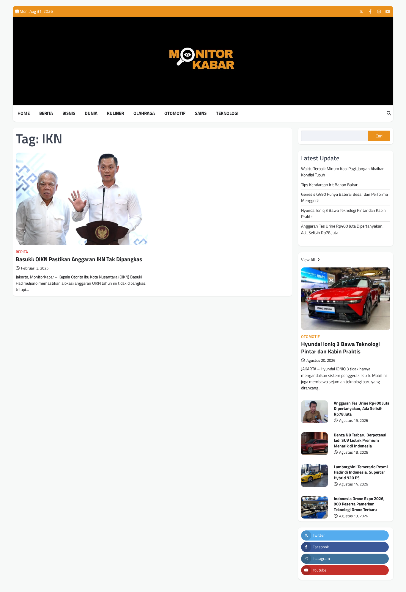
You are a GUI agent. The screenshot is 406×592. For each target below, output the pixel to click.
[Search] (388, 113)
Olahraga (144, 113)
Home (24, 113)
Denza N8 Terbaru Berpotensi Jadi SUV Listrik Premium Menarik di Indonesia (360, 440)
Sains (201, 113)
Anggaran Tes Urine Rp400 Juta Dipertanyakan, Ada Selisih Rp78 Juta (342, 229)
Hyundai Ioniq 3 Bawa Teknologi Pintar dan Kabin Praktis (343, 213)
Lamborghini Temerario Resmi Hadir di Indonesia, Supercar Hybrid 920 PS (361, 472)
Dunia (91, 113)
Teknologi (227, 113)
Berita (46, 113)
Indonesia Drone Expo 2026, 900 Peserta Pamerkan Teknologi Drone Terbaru (359, 504)
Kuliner (115, 113)
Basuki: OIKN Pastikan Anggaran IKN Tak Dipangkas (79, 259)
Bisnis (68, 113)
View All (308, 259)
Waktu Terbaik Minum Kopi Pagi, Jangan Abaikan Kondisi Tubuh (343, 171)
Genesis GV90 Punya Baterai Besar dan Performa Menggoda (344, 197)
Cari (379, 136)
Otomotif (174, 113)
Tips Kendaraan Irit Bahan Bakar (329, 184)
